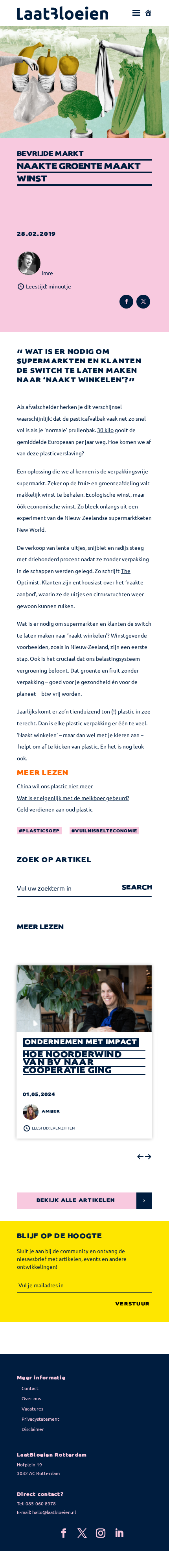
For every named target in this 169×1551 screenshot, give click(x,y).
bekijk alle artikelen (76, 1200)
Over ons (31, 1398)
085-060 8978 (41, 1503)
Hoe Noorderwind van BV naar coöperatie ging (72, 1062)
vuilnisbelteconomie (106, 831)
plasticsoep (41, 831)
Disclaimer (33, 1429)
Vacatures (32, 1408)
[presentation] (140, 1157)
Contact (30, 1388)
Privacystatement (40, 1419)
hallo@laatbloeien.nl (54, 1512)
